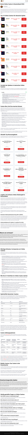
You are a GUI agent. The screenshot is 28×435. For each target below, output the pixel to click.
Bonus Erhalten (7, 162)
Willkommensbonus (21, 167)
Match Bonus (8, 140)
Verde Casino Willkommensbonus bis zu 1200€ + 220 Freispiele (21, 169)
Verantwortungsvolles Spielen (7, 433)
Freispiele (5, 140)
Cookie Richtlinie (22, 433)
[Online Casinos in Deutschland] (2, 1)
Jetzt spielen (24, 19)
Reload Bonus (21, 140)
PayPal (2, 264)
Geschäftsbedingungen (13, 433)
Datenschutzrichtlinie (18, 433)
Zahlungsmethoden (8, 334)
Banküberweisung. (16, 96)
